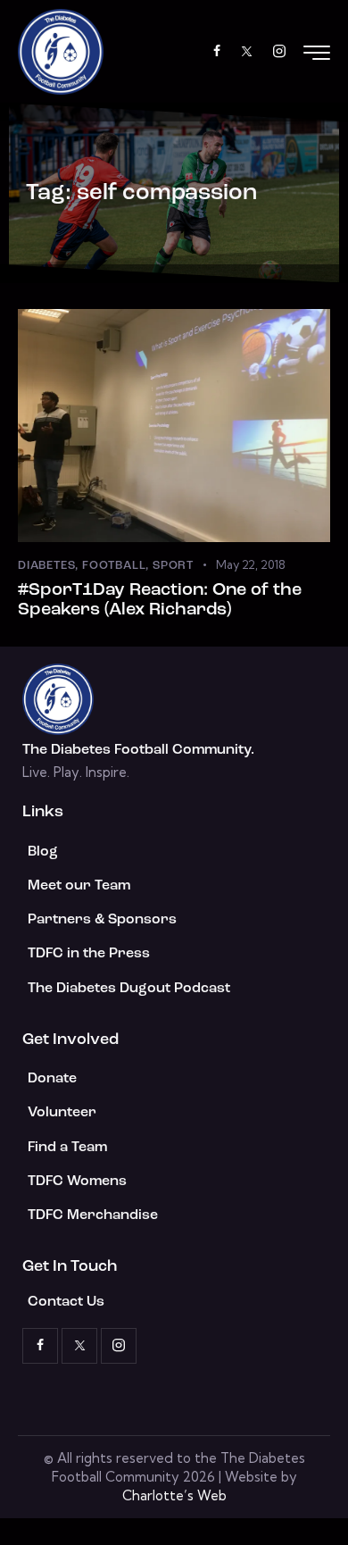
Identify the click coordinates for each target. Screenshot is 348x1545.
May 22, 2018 (251, 564)
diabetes (46, 566)
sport (173, 566)
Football (113, 566)
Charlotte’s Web (174, 1495)
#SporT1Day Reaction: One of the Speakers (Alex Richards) (160, 600)
